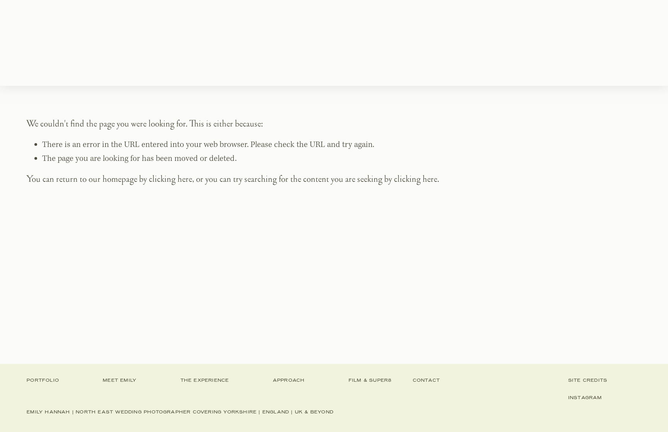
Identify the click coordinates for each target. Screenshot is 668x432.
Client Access (536, 43)
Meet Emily (184, 43)
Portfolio (124, 43)
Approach (405, 43)
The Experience (258, 43)
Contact (467, 43)
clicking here (170, 179)
